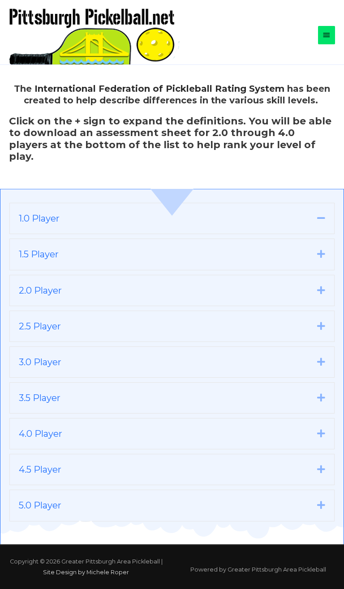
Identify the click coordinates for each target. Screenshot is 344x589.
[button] (321, 218)
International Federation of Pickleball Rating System (159, 88)
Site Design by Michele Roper (86, 572)
